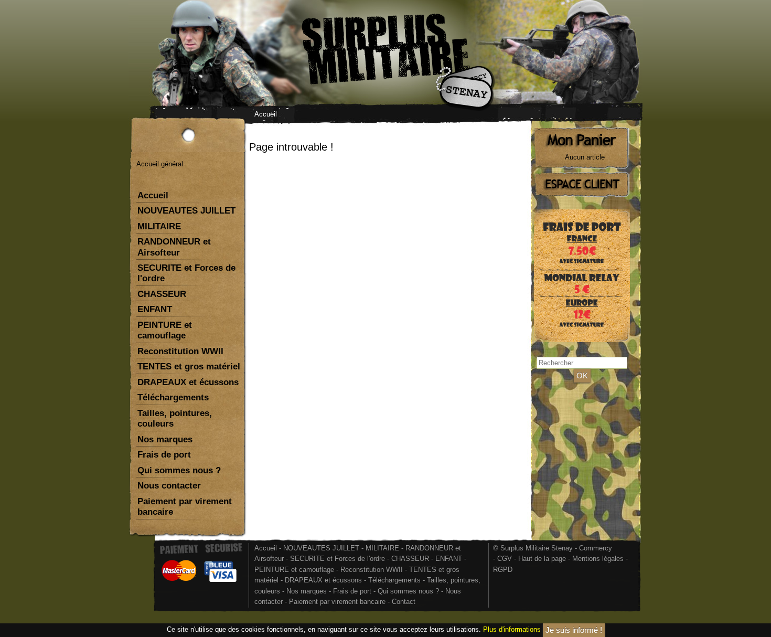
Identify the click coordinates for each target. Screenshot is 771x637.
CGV (504, 558)
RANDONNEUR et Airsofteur (174, 247)
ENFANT (154, 309)
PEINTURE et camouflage (164, 330)
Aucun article (585, 157)
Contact (403, 602)
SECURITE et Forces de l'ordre (186, 273)
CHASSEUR (161, 294)
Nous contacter (169, 486)
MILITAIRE (159, 226)
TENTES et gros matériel (188, 366)
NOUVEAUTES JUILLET (186, 211)
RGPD (502, 570)
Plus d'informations (512, 629)
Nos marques (164, 439)
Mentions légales (598, 558)
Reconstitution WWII (180, 351)
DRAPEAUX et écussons (188, 382)
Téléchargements (173, 397)
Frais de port (164, 455)
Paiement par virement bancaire (184, 506)
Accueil (265, 114)
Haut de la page (542, 558)
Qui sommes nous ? (179, 470)
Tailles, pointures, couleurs (174, 418)
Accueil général (159, 164)
